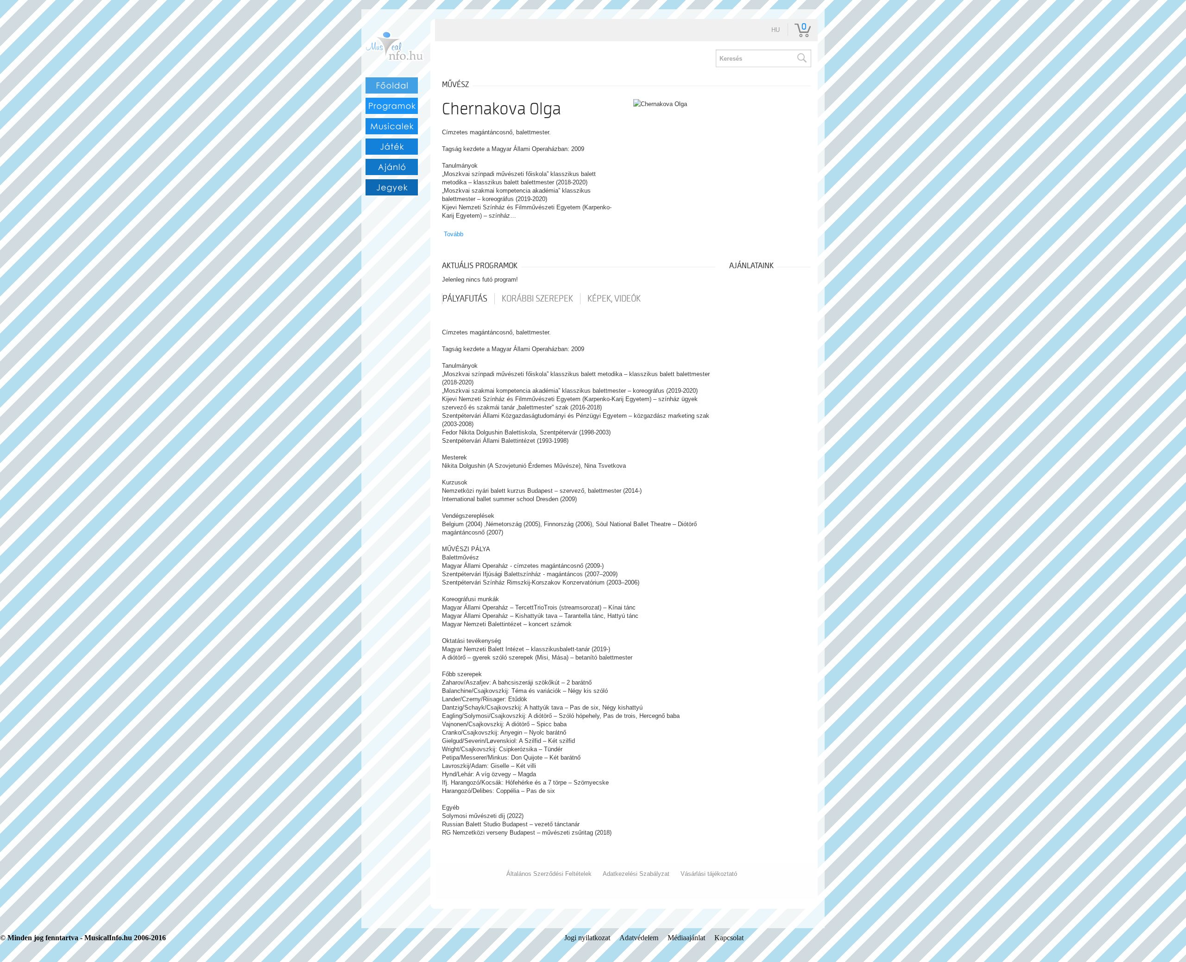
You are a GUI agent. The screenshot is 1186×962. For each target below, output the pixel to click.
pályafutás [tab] (464, 299)
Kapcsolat (729, 938)
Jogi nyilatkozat (587, 938)
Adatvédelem (638, 938)
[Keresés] (801, 58)
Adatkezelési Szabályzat (636, 873)
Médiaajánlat (686, 938)
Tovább (453, 234)
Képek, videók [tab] (614, 299)
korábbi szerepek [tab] (537, 299)
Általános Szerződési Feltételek (549, 873)
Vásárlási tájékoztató (709, 873)
